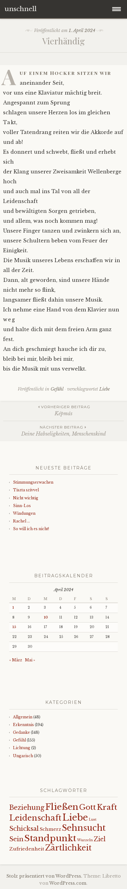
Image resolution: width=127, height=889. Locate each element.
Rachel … (21, 521)
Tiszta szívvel (26, 490)
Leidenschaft (35, 818)
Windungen (24, 513)
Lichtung (21, 747)
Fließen (61, 807)
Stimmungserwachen (33, 482)
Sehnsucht (84, 828)
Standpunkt (50, 838)
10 (46, 617)
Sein (16, 839)
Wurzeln (85, 840)
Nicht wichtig (25, 498)
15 (14, 627)
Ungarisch (23, 755)
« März (15, 660)
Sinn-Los (22, 505)
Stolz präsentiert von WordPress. (44, 876)
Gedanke (21, 732)
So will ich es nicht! (31, 528)
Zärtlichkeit (68, 848)
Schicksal (24, 829)
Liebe (104, 389)
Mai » (30, 660)
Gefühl (57, 389)
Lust (92, 820)
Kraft (107, 807)
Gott (87, 807)
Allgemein (22, 717)
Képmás (65, 410)
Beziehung (26, 808)
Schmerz (50, 829)
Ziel (100, 839)
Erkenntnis (23, 724)
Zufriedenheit (26, 849)
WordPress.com (67, 883)
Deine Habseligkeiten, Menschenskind (63, 431)
